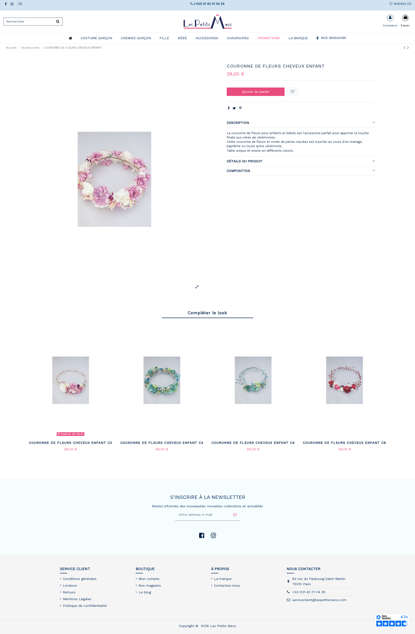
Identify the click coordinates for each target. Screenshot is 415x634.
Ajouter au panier (255, 92)
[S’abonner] (235, 515)
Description (238, 123)
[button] (96, 38)
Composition (238, 171)
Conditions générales (80, 579)
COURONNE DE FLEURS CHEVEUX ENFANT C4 (253, 443)
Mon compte (149, 579)
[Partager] (229, 108)
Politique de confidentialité (85, 606)
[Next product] (408, 47)
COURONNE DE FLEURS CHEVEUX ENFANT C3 (161, 443)
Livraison (70, 585)
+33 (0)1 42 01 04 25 (308, 592)
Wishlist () (402, 4)
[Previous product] (405, 47)
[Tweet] (234, 108)
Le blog (145, 592)
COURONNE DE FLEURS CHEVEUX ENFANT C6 (344, 443)
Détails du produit (244, 161)
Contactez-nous (227, 585)
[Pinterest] (240, 108)
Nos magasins (150, 585)
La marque (223, 579)
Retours (69, 592)
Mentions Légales (77, 599)
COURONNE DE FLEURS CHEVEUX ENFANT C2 (70, 443)
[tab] (301, 123)
